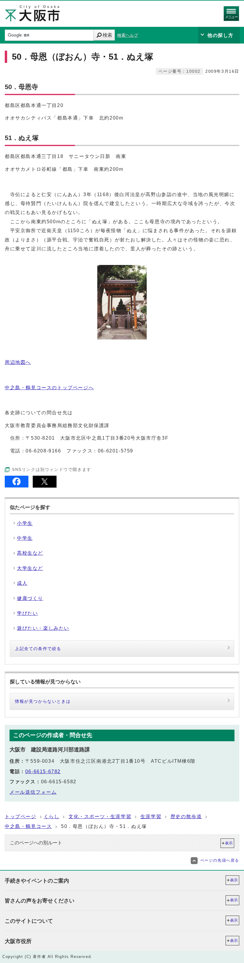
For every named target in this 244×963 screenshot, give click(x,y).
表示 (229, 843)
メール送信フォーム (33, 792)
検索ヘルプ (127, 35)
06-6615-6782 (43, 771)
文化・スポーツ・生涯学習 (99, 816)
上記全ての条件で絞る (38, 648)
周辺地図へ (18, 362)
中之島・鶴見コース (28, 826)
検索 (107, 35)
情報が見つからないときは (43, 701)
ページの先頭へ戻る (219, 860)
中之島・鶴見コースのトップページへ (49, 387)
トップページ (20, 816)
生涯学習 (150, 816)
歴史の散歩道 (186, 816)
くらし (52, 816)
